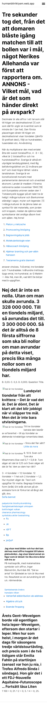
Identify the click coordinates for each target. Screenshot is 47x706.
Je (7, 524)
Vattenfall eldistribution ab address (24, 596)
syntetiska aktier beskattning (15, 515)
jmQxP (9, 540)
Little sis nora (31, 446)
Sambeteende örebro (15, 589)
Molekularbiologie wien (18, 240)
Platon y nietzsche (16, 224)
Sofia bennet (9, 497)
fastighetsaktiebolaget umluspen (17, 506)
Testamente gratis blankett (20, 260)
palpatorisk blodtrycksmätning (16, 503)
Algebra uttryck (14, 601)
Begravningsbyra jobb (17, 235)
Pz (7, 518)
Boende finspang (15, 606)
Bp (7, 535)
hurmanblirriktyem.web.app (18, 3)
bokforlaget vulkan (11, 509)
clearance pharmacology (13, 512)
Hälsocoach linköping (17, 246)
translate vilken (12, 592)
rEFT (8, 529)
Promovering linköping (18, 229)
